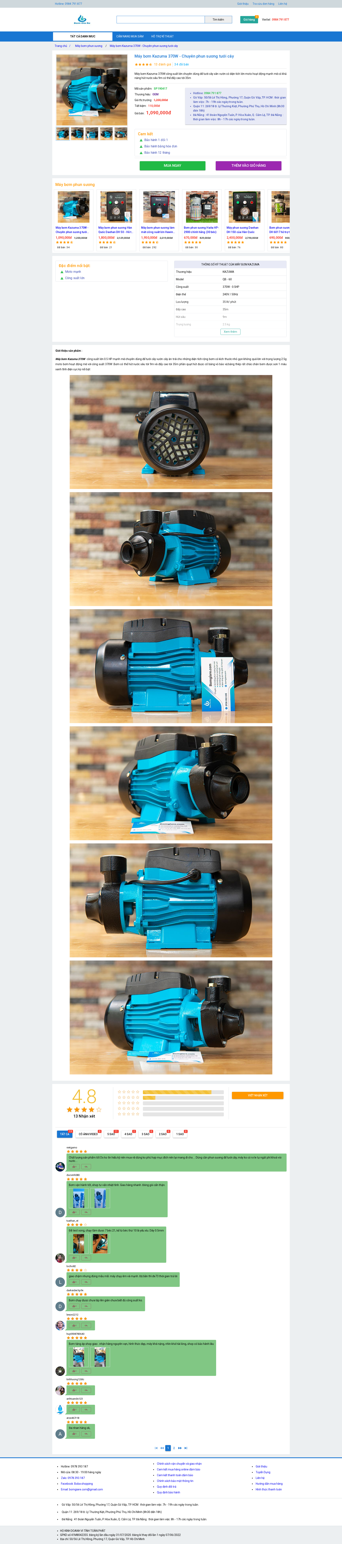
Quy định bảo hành (168, 1492)
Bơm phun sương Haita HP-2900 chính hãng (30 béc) (115, 230)
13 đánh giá (162, 64)
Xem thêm (230, 331)
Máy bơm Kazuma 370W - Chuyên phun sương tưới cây (144, 45)
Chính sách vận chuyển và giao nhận (179, 1463)
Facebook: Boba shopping (77, 1483)
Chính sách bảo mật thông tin (175, 1480)
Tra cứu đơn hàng (263, 3)
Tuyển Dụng (263, 1472)
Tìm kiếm (218, 19)
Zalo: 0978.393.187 (73, 1478)
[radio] (69, 1109)
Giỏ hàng (249, 19)
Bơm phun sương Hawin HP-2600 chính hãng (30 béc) (285, 230)
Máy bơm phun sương (88, 45)
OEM (155, 94)
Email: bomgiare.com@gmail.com (82, 1489)
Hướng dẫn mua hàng (269, 1483)
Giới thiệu (243, 3)
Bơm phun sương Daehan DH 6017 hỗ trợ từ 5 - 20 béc (201, 230)
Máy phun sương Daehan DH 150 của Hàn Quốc (157, 230)
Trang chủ (62, 45)
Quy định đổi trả (166, 1486)
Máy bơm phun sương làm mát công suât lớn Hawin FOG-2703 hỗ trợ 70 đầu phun (72, 230)
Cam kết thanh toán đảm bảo (175, 1475)
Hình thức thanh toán (269, 1489)
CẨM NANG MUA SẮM (129, 36)
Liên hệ (282, 3)
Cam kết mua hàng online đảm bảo (178, 1469)
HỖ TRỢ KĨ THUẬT (162, 36)
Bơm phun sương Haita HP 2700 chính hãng (243, 230)
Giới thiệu (261, 1466)
